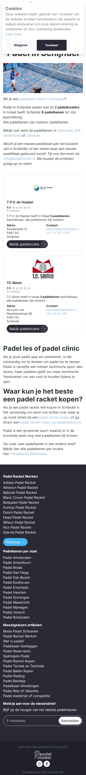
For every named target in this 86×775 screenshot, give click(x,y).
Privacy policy (59, 746)
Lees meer (13, 34)
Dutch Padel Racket (18, 512)
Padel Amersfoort (17, 562)
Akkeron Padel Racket (20, 487)
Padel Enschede (15, 587)
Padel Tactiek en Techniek (23, 666)
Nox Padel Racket (17, 527)
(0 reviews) (13, 210)
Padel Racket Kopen (19, 661)
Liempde (33, 135)
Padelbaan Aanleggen (20, 646)
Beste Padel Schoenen (20, 631)
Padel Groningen (16, 597)
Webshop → (15, 542)
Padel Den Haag (16, 572)
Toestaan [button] (51, 45)
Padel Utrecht (14, 612)
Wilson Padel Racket (19, 522)
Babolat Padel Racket (20, 492)
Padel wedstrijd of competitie (26, 696)
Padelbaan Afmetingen (21, 686)
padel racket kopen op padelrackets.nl (50, 422)
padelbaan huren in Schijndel (42, 99)
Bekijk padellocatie (24, 244)
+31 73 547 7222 (58, 232)
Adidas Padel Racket (19, 482)
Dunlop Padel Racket (19, 507)
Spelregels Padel (16, 656)
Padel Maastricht (16, 602)
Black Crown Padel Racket (24, 497)
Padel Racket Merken (20, 636)
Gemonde (64, 130)
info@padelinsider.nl (19, 158)
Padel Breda (12, 567)
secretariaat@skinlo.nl (61, 310)
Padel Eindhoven (16, 582)
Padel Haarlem (14, 592)
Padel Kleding (14, 676)
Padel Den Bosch (16, 577)
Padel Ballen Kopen (18, 671)
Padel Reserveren (16, 651)
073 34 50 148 (56, 313)
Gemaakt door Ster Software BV (43, 772)
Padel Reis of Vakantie (20, 691)
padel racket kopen (54, 417)
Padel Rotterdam (16, 617)
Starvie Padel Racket (19, 532)
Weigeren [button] (21, 45)
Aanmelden (70, 721)
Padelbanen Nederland (29, 454)
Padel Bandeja (14, 681)
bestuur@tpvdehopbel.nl (63, 229)
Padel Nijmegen (15, 607)
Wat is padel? (13, 641)
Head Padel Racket (18, 517)
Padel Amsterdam (17, 557)
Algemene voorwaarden (33, 746)
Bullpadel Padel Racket (21, 502)
